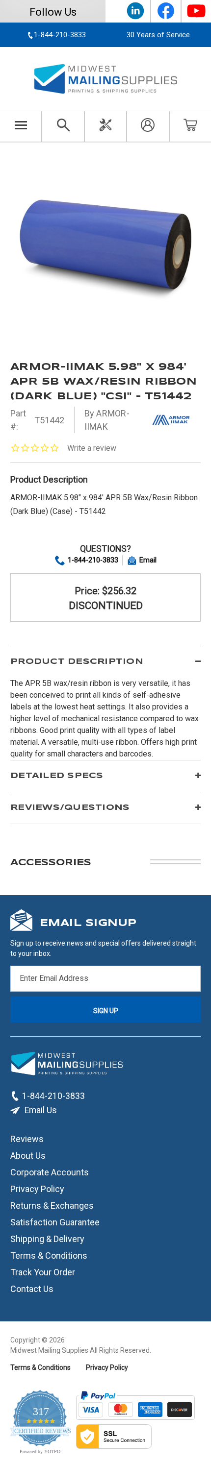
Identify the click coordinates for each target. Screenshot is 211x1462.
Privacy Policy (37, 1188)
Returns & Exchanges (52, 1205)
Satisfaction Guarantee (55, 1222)
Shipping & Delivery (47, 1238)
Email (148, 560)
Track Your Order (42, 1272)
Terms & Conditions (48, 1255)
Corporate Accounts (49, 1172)
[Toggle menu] (21, 126)
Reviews (27, 1138)
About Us (28, 1155)
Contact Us (31, 1288)
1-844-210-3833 (93, 560)
